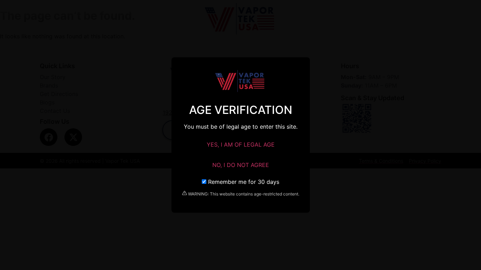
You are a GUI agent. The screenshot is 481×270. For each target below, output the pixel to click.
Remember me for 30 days (242, 182)
